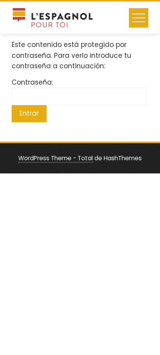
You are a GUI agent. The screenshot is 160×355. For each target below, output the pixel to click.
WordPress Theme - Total (55, 158)
